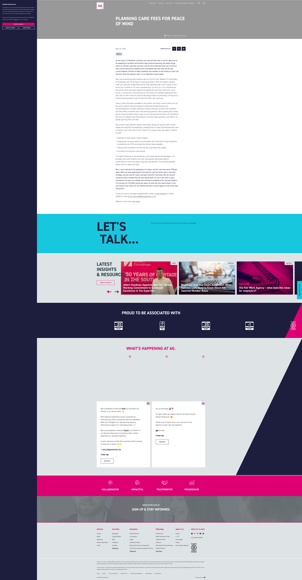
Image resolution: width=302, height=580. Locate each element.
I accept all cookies (18, 24)
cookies (15, 19)
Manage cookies (27, 27)
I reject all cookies (10, 27)
